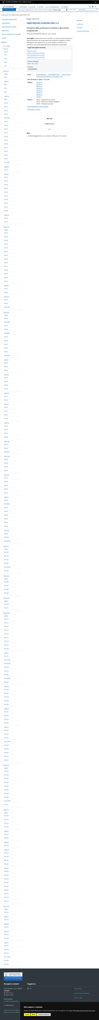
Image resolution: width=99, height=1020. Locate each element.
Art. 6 (5, 84)
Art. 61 (6, 344)
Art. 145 (6, 778)
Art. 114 (6, 626)
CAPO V (6, 174)
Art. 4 (5, 66)
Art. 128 (6, 697)
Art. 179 (6, 953)
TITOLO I (5, 49)
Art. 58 (6, 329)
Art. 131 (6, 711)
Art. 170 (6, 897)
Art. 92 (6, 500)
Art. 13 (6, 114)
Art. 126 (6, 689)
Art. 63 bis (7, 355)
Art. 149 (6, 793)
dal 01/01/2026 (32, 51)
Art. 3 (5, 62)
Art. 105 (6, 570)
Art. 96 (6, 518)
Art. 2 (5, 58)
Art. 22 (6, 151)
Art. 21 (6, 147)
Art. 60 (6, 340)
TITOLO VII (6, 598)
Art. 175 (6, 934)
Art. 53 (6, 292)
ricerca (36, 10)
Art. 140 (6, 752)
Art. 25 (6, 170)
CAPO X (6, 497)
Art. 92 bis (7, 504)
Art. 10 (6, 103)
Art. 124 (6, 674)
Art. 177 (6, 945)
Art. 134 (6, 723)
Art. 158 (6, 845)
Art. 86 (6, 470)
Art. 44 (6, 255)
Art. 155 (6, 827)
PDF (33, 63)
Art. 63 (6, 351)
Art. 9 (5, 99)
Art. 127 (6, 693)
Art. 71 (6, 396)
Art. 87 (6, 478)
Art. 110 (6, 604)
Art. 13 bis (7, 118)
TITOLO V (6, 546)
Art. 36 (6, 218)
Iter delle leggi (80, 24)
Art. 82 (6, 448)
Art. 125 (6, 682)
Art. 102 (6, 556)
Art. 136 (6, 734)
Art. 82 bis (7, 452)
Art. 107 (6, 585)
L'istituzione (23, 7)
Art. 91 (6, 492)
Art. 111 (6, 608)
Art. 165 (6, 878)
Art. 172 (6, 912)
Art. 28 (6, 184)
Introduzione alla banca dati (9, 19)
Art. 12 (6, 110)
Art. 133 (6, 719)
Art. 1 (5, 54)
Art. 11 (6, 106)
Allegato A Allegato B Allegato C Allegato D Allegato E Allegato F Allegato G (39, 89)
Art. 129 (6, 700)
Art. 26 (6, 177)
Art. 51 (6, 281)
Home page (21, 10)
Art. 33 (6, 203)
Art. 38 (6, 233)
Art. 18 (6, 136)
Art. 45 (6, 259)
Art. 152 (6, 815)
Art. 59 (6, 337)
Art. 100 (6, 537)
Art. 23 (6, 155)
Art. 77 (6, 426)
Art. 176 (6, 938)
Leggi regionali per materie (9, 27)
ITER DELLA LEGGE (33, 109)
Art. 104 (6, 563)
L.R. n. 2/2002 (6, 46)
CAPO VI (6, 215)
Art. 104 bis (7, 567)
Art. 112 (6, 619)
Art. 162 (6, 864)
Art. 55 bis (7, 307)
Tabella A (39, 97)
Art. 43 (6, 251)
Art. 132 (6, 715)
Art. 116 (6, 634)
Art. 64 (6, 363)
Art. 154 (6, 823)
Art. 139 (6, 749)
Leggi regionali (6, 23)
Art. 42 (6, 247)
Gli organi (32, 7)
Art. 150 (6, 797)
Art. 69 (6, 385)
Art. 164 (6, 875)
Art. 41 (6, 244)
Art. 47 (6, 266)
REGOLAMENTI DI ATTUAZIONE (37, 106)
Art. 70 (6, 389)
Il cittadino (64, 7)
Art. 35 (6, 210)
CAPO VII (6, 441)
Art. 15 (6, 125)
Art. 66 (6, 370)
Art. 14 (6, 121)
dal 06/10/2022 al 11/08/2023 (36, 57)
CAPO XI (6, 530)
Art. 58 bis (7, 333)
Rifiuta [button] (33, 1014)
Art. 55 (6, 303)
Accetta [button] (27, 1014)
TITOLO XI (6, 906)
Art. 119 (6, 645)
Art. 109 (6, 593)
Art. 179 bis (7, 956)
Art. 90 (6, 489)
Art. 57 (6, 325)
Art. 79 (6, 433)
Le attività (40, 7)
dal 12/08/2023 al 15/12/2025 (36, 55)
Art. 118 (6, 641)
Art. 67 (6, 377)
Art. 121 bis (7, 659)
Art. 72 (6, 400)
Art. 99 (6, 533)
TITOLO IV (6, 312)
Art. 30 (6, 192)
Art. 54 (6, 299)
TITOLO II (5, 71)
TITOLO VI (6, 576)
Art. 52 (6, 288)
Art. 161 (6, 860)
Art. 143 (6, 771)
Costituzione (80, 27)
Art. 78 (6, 429)
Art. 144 (6, 775)
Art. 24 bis (7, 162)
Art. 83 (6, 459)
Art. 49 (6, 273)
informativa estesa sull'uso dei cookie (84, 1010)
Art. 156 (6, 834)
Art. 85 (6, 466)
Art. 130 (6, 704)
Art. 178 (6, 949)
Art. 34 (6, 207)
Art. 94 (6, 511)
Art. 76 (6, 418)
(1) (49, 129)
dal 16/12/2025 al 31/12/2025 (36, 53)
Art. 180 (6, 960)
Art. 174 (6, 927)
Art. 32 (6, 199)
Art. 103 (6, 559)
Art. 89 (6, 485)
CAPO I (6, 52)
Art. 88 (6, 481)
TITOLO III (6, 227)
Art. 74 (6, 411)
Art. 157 (6, 838)
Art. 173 (6, 919)
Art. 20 (6, 144)
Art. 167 (6, 886)
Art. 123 (6, 671)
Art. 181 (6, 964)
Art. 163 (6, 871)
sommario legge (47, 10)
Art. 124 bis (7, 678)
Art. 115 (6, 630)
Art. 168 (6, 890)
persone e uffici (72, 9)
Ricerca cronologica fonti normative (11, 34)
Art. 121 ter (7, 663)
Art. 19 (6, 140)
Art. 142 (6, 760)
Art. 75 (6, 415)
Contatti (4, 38)
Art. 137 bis (7, 741)
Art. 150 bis (7, 801)
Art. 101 (6, 552)
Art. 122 (6, 667)
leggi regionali (29, 10)
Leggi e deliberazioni (52, 7)
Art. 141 (6, 756)
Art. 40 (6, 240)
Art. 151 (6, 804)
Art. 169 (6, 893)
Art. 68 (6, 381)
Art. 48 (6, 270)
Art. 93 (6, 507)
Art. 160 (6, 856)
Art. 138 (6, 745)
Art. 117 (6, 637)
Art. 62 (6, 348)
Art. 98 (6, 526)
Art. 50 (6, 277)
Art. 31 (6, 195)
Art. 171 (6, 901)
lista (40, 10)
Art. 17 (6, 132)
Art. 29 (6, 188)
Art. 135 (6, 730)
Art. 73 (6, 407)
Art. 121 (6, 656)
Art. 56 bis (7, 322)
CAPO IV (6, 167)
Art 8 (5, 92)
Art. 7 (5, 88)
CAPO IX (6, 475)
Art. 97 (6, 522)
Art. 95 (6, 515)
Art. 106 (6, 582)
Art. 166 (6, 882)
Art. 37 (6, 221)
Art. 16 (6, 129)
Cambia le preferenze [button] (43, 1014)
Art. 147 (6, 786)
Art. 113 (6, 622)
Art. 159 (6, 853)
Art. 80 (6, 437)
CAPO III (6, 96)
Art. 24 (6, 158)
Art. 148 (6, 789)
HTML (29, 63)
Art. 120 (6, 648)
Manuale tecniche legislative (83, 31)
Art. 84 (6, 463)
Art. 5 (5, 77)
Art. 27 (6, 181)
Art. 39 (6, 236)
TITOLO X (6, 810)
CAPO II (6, 81)
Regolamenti (5, 30)
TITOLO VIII (6, 613)
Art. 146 (6, 782)
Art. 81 (6, 444)
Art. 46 (6, 262)
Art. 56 (6, 318)
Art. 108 (6, 589)
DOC (36, 63)
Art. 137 (6, 737)
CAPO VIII (6, 456)
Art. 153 (6, 819)
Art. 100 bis (7, 541)
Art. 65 (6, 366)
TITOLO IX (6, 765)
